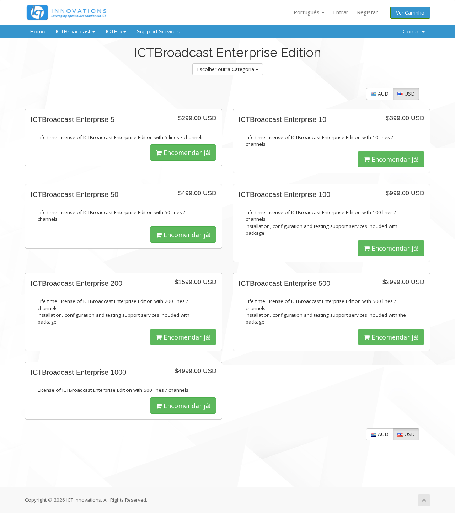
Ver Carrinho (410, 12)
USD (409, 93)
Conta (412, 31)
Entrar (340, 12)
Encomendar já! (186, 152)
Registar (367, 12)
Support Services (158, 31)
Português (307, 12)
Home (37, 31)
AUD (382, 93)
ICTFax (114, 31)
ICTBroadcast (74, 31)
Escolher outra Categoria (226, 69)
